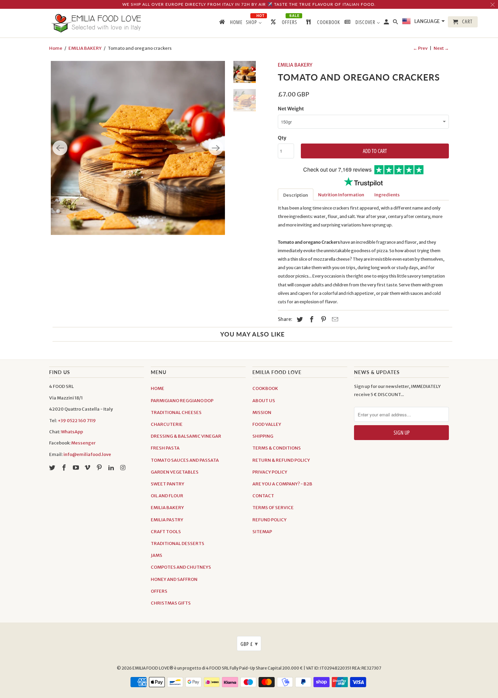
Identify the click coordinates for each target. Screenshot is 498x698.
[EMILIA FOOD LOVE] (96, 23)
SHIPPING (262, 436)
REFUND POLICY (269, 520)
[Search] (396, 23)
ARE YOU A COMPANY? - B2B (282, 484)
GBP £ (249, 643)
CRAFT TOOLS (166, 532)
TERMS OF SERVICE (273, 507)
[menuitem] (230, 23)
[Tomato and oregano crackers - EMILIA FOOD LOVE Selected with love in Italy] (138, 148)
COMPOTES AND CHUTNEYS (181, 567)
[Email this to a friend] (334, 319)
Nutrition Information (341, 195)
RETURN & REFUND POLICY (281, 460)
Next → (441, 48)
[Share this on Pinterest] (322, 319)
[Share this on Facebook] (310, 319)
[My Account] (387, 23)
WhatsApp (72, 432)
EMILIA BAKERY (85, 48)
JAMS (156, 555)
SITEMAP (262, 532)
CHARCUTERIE (167, 424)
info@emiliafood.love (87, 454)
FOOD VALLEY (266, 424)
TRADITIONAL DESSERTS (177, 543)
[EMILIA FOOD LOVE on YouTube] (76, 468)
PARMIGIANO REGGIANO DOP (182, 400)
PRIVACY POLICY (269, 472)
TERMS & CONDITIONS (276, 448)
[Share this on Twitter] (298, 319)
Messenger (83, 443)
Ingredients (387, 195)
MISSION (261, 412)
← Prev (420, 48)
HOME (157, 388)
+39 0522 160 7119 (77, 420)
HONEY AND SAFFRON (174, 579)
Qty (282, 138)
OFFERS (159, 591)
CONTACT (263, 496)
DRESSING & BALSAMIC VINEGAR (186, 436)
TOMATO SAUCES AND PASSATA (185, 460)
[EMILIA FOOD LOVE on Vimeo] (88, 468)
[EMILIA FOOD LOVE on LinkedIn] (112, 468)
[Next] (215, 147)
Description (295, 195)
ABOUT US (263, 400)
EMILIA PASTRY (167, 520)
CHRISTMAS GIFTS (171, 603)
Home (55, 48)
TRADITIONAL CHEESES (176, 412)
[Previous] (60, 147)
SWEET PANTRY (167, 484)
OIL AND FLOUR (167, 496)
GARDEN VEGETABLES (175, 472)
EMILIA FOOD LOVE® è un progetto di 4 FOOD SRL (181, 668)
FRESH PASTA (165, 448)
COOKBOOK (265, 388)
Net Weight (291, 109)
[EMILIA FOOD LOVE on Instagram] (123, 468)
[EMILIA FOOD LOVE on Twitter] (53, 468)
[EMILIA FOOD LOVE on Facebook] (64, 468)
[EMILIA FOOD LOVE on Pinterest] (100, 468)
